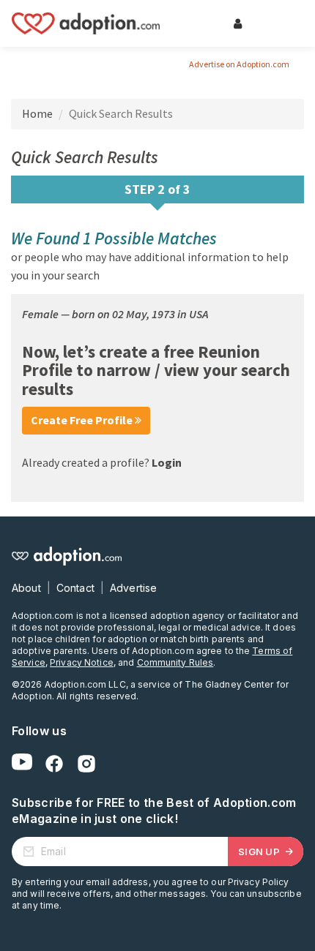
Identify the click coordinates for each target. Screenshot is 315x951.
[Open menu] (281, 23)
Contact (75, 588)
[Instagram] (86, 763)
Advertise (133, 588)
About (26, 588)
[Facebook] (54, 763)
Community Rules (175, 662)
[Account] (237, 23)
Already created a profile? (102, 462)
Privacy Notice (82, 662)
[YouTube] (22, 763)
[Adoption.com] (86, 23)
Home (37, 113)
